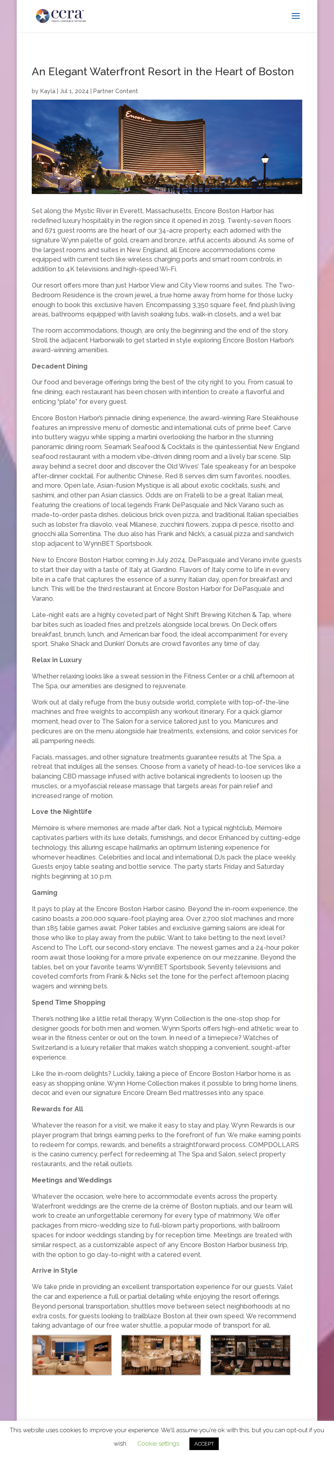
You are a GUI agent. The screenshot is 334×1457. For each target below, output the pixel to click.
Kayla (47, 91)
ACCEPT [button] (204, 1444)
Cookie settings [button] (158, 1443)
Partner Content (115, 91)
